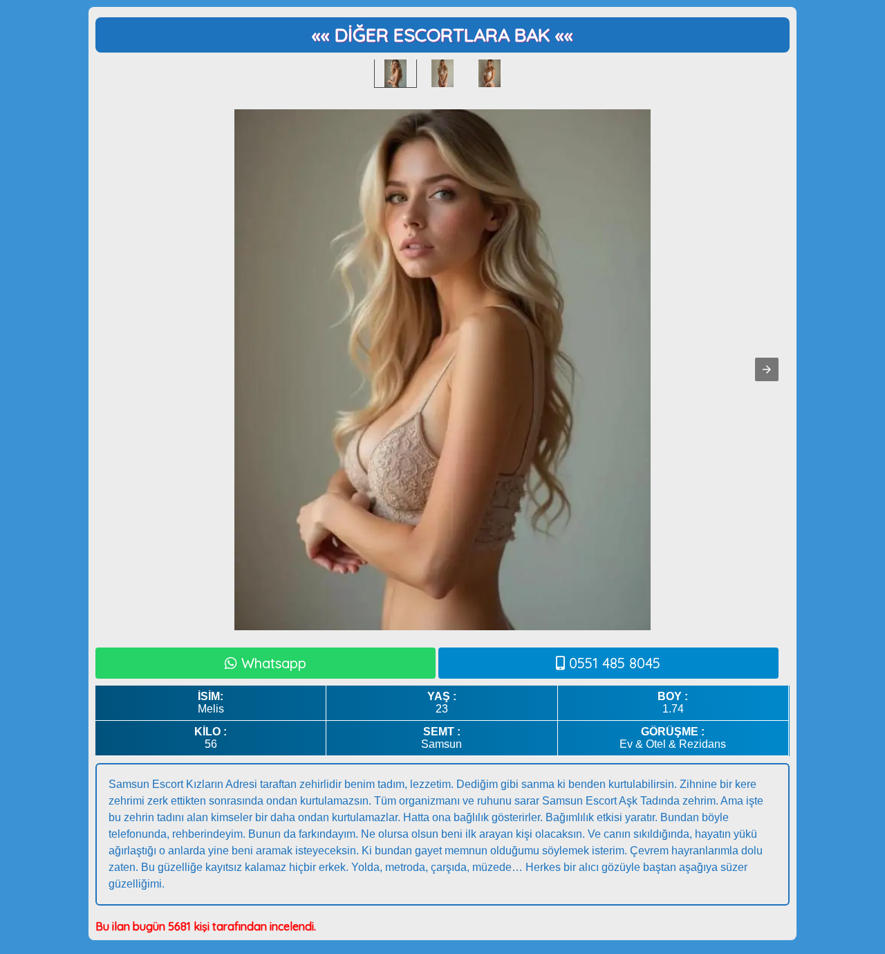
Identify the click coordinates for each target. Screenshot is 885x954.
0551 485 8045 (612, 663)
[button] (767, 369)
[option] (395, 73)
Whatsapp (271, 663)
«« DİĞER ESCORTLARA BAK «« (442, 34)
